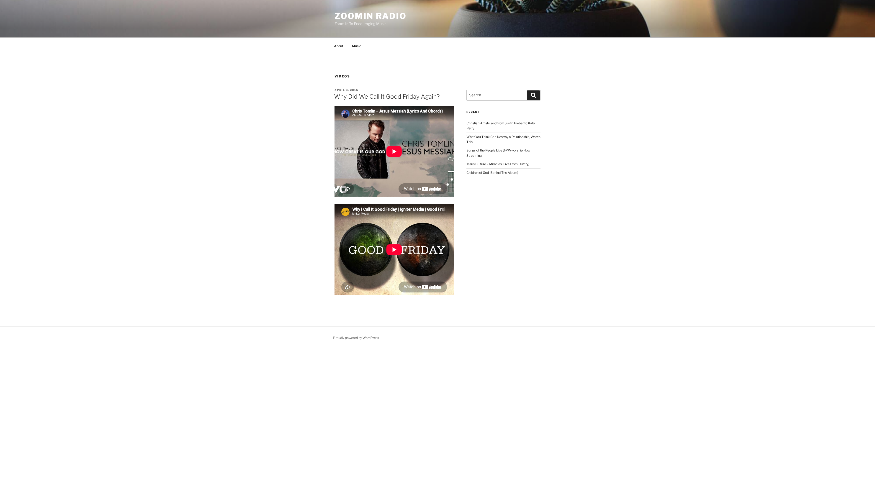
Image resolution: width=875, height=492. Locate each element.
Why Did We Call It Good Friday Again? (387, 96)
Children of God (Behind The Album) (492, 172)
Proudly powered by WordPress (356, 338)
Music (356, 46)
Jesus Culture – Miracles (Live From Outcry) (497, 164)
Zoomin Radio (371, 16)
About (338, 46)
